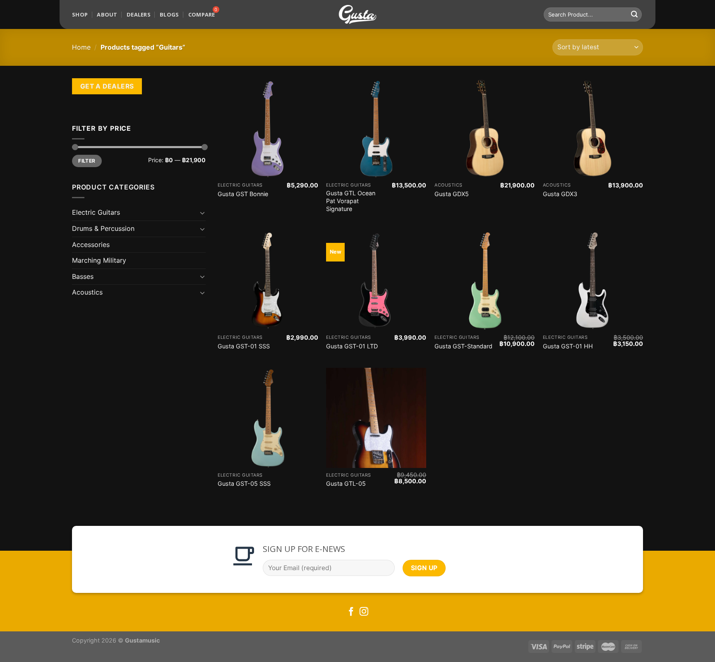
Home (81, 47)
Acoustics (87, 292)
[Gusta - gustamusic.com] (357, 14)
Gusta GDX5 (451, 193)
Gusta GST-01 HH (568, 346)
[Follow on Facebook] (351, 612)
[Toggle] (202, 213)
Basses (83, 276)
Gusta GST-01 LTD (352, 346)
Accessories (91, 244)
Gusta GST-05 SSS (244, 483)
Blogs (169, 14)
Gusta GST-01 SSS (244, 346)
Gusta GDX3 (560, 193)
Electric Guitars (96, 212)
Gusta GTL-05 (346, 483)
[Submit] (634, 14)
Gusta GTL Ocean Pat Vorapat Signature (350, 200)
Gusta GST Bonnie (243, 193)
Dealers (139, 14)
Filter (86, 161)
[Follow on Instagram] (364, 612)
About (107, 14)
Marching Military (99, 260)
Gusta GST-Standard (463, 346)
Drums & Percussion (103, 228)
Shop (80, 14)
